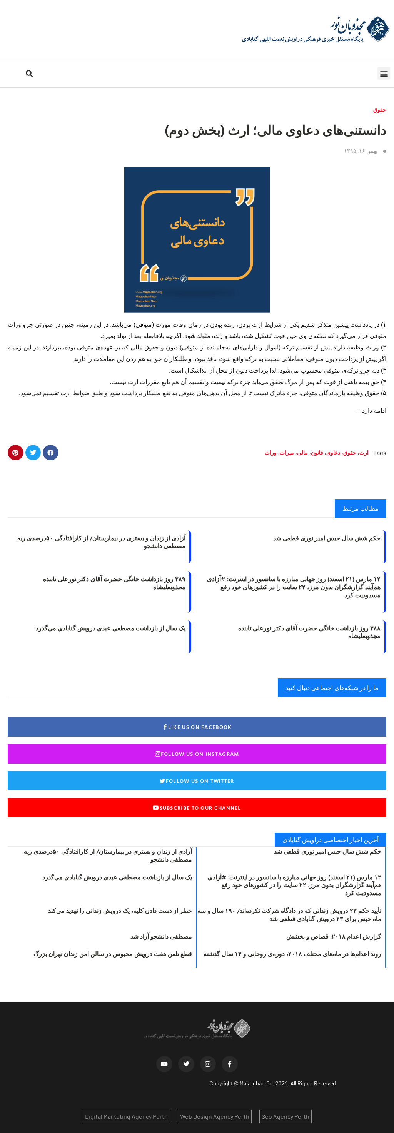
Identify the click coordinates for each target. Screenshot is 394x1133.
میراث (287, 452)
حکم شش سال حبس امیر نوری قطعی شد (327, 538)
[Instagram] (208, 1064)
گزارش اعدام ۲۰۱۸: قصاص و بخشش (333, 936)
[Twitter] (186, 1064)
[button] (383, 73)
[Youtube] (164, 1064)
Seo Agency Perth (285, 1116)
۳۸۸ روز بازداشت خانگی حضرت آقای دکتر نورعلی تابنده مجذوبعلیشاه (309, 632)
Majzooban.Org (257, 1083)
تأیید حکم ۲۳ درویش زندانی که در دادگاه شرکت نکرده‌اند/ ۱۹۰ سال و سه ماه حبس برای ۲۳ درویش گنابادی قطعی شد (289, 914)
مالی (302, 452)
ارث (364, 452)
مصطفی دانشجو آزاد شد (161, 936)
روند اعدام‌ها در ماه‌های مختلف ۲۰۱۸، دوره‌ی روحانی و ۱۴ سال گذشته (292, 953)
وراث (271, 452)
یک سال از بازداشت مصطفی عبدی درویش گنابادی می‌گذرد (110, 628)
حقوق (379, 109)
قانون (317, 452)
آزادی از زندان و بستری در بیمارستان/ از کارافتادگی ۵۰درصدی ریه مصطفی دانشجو (101, 542)
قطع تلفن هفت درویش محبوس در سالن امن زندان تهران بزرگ (112, 953)
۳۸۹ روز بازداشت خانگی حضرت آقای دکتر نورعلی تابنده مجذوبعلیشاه (114, 583)
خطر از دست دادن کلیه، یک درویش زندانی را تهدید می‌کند (120, 910)
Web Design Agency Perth (214, 1116)
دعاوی (333, 452)
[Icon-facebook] (230, 1064)
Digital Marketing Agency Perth (126, 1116)
